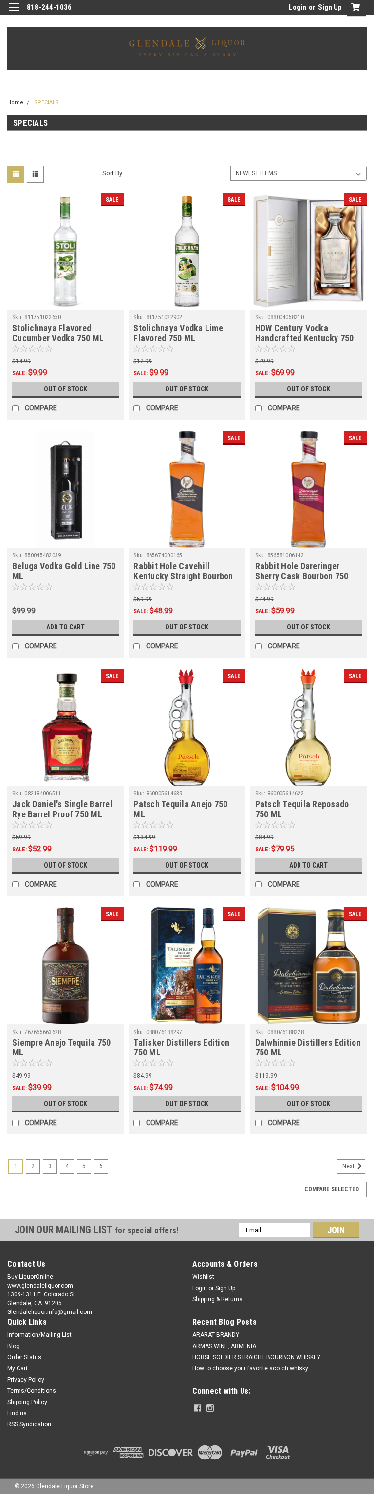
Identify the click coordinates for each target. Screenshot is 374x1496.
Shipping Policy (27, 1402)
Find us (17, 1413)
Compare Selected (331, 1189)
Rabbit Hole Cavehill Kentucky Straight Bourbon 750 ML (183, 576)
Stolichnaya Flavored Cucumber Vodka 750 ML (58, 333)
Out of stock (65, 389)
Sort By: (113, 173)
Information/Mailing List (39, 1334)
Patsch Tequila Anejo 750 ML (180, 809)
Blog (13, 1346)
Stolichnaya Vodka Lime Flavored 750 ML (178, 333)
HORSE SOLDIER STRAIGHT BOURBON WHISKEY (256, 1357)
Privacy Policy (25, 1379)
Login (297, 7)
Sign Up (330, 7)
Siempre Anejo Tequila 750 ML (61, 1047)
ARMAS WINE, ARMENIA (224, 1346)
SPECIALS (46, 102)
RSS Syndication (29, 1424)
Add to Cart (65, 627)
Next (349, 1166)
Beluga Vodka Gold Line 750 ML (64, 571)
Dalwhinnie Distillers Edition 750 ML (308, 1047)
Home (15, 102)
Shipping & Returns (217, 1299)
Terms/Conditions (31, 1390)
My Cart (17, 1368)
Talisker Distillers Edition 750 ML (181, 1047)
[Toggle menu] (13, 13)
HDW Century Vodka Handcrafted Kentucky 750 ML (304, 338)
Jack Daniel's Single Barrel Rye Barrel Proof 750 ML (62, 809)
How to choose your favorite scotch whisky (250, 1368)
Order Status (24, 1357)
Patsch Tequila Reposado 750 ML (302, 809)
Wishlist (203, 1277)
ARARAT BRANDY (215, 1334)
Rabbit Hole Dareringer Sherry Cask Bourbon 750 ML (302, 576)
